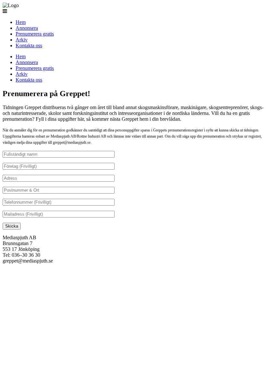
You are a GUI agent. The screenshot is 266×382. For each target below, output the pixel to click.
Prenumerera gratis (35, 34)
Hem (21, 22)
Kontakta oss (29, 45)
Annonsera (27, 28)
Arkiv (22, 39)
